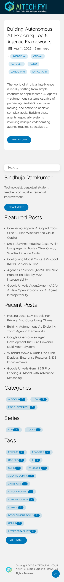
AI (35, 460)
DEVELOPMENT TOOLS (23, 515)
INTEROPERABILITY (21, 531)
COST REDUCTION (20, 499)
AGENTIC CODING (20, 476)
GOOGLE (15, 460)
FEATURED (40, 452)
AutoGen (16, 64)
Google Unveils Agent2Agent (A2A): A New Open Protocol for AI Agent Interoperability (32, 290)
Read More (19, 139)
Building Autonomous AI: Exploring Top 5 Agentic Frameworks (29, 35)
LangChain (18, 72)
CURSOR (14, 507)
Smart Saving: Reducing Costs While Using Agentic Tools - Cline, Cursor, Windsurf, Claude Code (32, 248)
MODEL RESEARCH (20, 407)
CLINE (13, 468)
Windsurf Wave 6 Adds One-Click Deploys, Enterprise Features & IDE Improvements (32, 357)
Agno (33, 64)
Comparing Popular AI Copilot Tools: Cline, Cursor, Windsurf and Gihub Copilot (32, 233)
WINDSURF (36, 468)
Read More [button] (16, 207)
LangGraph (39, 72)
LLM (12, 430)
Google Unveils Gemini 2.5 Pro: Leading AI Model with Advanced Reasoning (30, 373)
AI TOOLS (15, 399)
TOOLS (32, 430)
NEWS (38, 399)
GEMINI (14, 523)
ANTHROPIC (17, 484)
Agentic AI (19, 56)
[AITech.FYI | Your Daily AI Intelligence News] (27, 7)
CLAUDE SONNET (19, 492)
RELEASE (15, 452)
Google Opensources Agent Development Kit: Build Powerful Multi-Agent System (30, 342)
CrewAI (37, 56)
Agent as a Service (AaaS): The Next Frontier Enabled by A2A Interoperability (32, 275)
